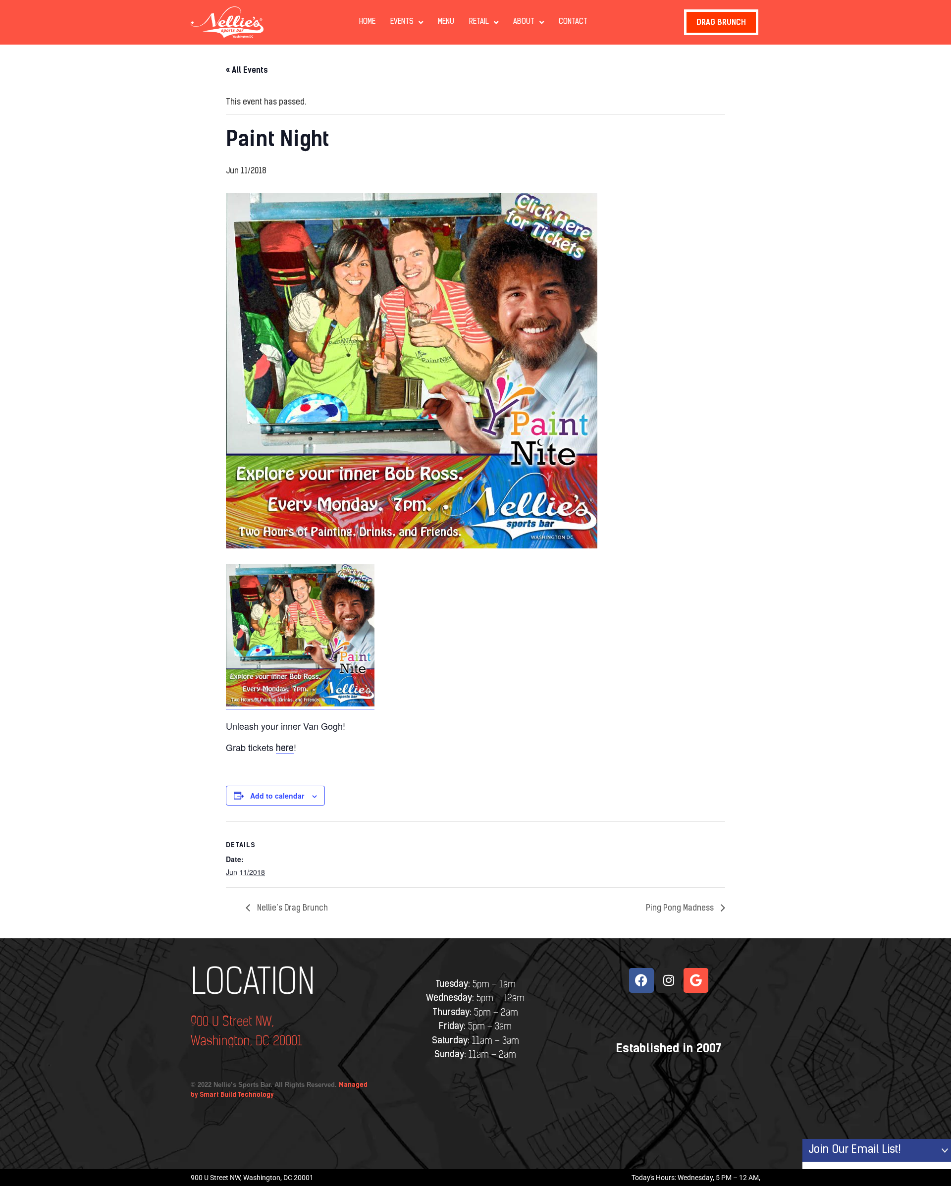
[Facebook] (641, 980)
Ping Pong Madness (681, 909)
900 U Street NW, (232, 1022)
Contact (573, 22)
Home (367, 22)
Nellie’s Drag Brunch (291, 909)
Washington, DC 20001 (246, 1041)
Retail (479, 22)
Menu (446, 22)
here (285, 749)
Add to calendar (277, 796)
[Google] (696, 980)
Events (402, 22)
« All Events (247, 70)
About (523, 22)
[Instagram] (668, 980)
